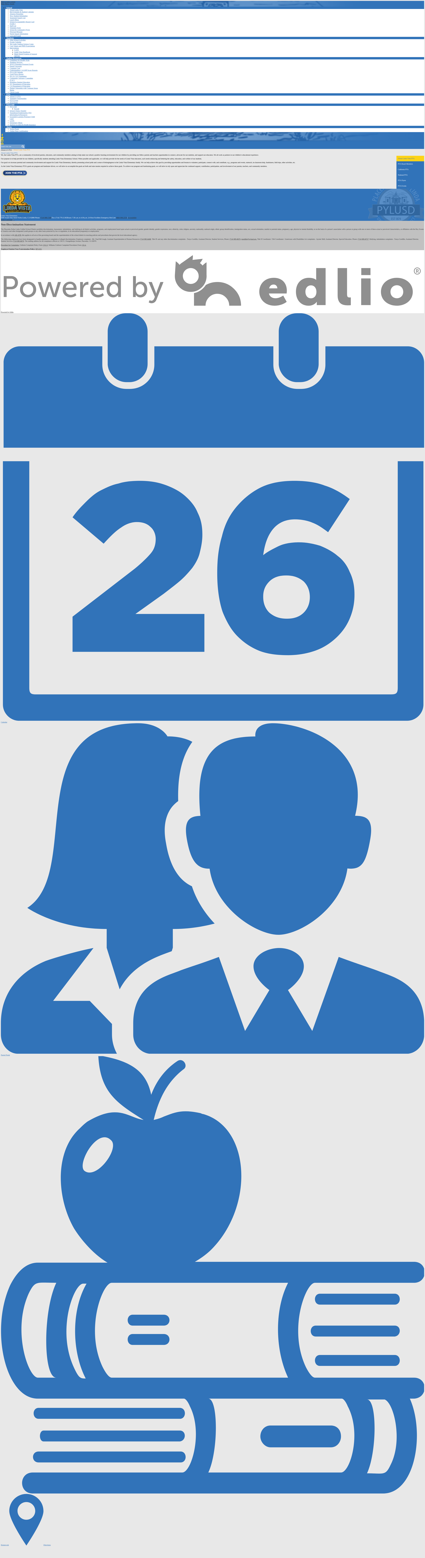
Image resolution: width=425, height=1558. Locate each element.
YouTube (2, 143)
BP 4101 (39, 249)
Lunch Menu (14, 20)
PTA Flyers (14, 102)
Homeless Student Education (20, 82)
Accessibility (132, 218)
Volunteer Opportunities (18, 98)
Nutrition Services (16, 62)
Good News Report (16, 74)
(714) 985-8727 (363, 239)
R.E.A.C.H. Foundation (18, 76)
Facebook (2, 135)
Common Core (15, 68)
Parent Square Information (19, 34)
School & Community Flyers (20, 30)
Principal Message (16, 32)
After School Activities (18, 40)
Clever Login (14, 92)
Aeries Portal (14, 129)
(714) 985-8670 (235, 239)
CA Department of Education (20, 86)
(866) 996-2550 (121, 218)
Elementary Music (16, 123)
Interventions (14, 48)
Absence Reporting (16, 14)
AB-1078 (17, 235)
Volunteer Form (15, 28)
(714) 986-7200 (45, 218)
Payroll (16, 109)
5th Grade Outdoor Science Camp (22, 44)
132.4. (84, 245)
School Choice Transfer (18, 111)
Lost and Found (15, 36)
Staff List (13, 26)
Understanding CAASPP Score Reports (24, 70)
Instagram (2, 140)
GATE (16, 50)
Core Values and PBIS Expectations (22, 46)
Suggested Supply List (17, 18)
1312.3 (45, 245)
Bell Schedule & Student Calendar (22, 12)
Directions (47, 1545)
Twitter (2, 138)
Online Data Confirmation (19, 131)
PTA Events (14, 100)
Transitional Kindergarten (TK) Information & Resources (21, 114)
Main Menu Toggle (7, 4)
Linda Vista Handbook (22, 52)
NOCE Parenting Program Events (21, 64)
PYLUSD (13, 107)
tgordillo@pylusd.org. (249, 239)
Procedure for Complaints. (10, 245)
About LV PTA (15, 96)
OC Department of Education (20, 84)
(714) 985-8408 (145, 239)
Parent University (16, 66)
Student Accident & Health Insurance (23, 125)
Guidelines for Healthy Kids (19, 60)
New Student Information (19, 16)
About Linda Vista (16, 10)
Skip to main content (8, 2)
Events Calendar (15, 42)
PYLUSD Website (16, 72)
